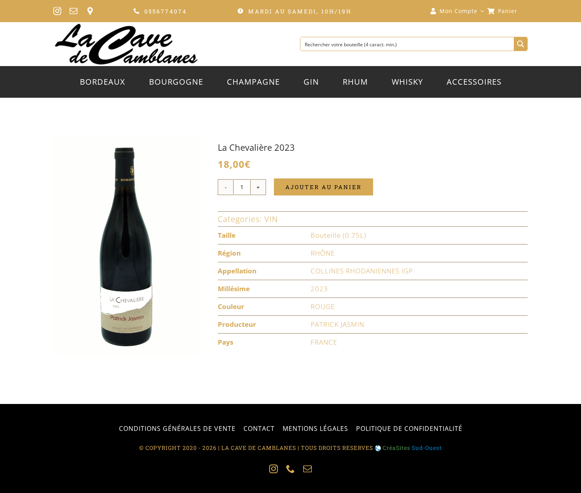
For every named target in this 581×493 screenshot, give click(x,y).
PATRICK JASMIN (337, 324)
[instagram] (57, 11)
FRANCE (324, 342)
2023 (319, 288)
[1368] (126, 246)
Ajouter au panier (323, 187)
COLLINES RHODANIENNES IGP (362, 270)
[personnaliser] (90, 11)
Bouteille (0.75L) (338, 235)
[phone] (290, 469)
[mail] (74, 11)
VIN (271, 219)
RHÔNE (323, 253)
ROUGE (323, 306)
